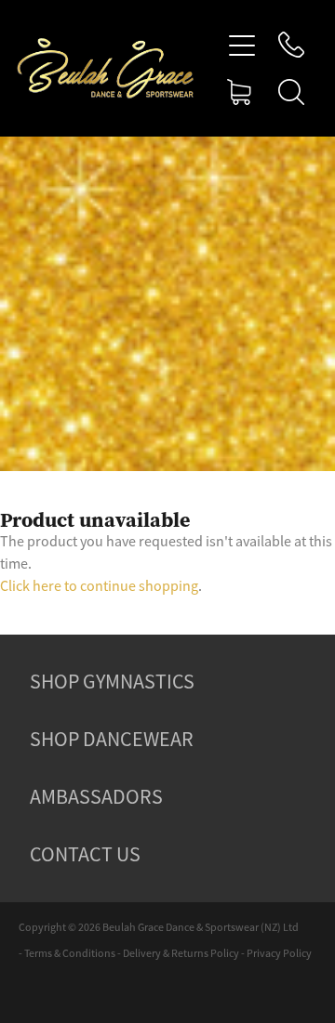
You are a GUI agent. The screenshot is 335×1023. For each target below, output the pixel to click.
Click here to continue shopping (99, 586)
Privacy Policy (279, 953)
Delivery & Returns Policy (181, 953)
